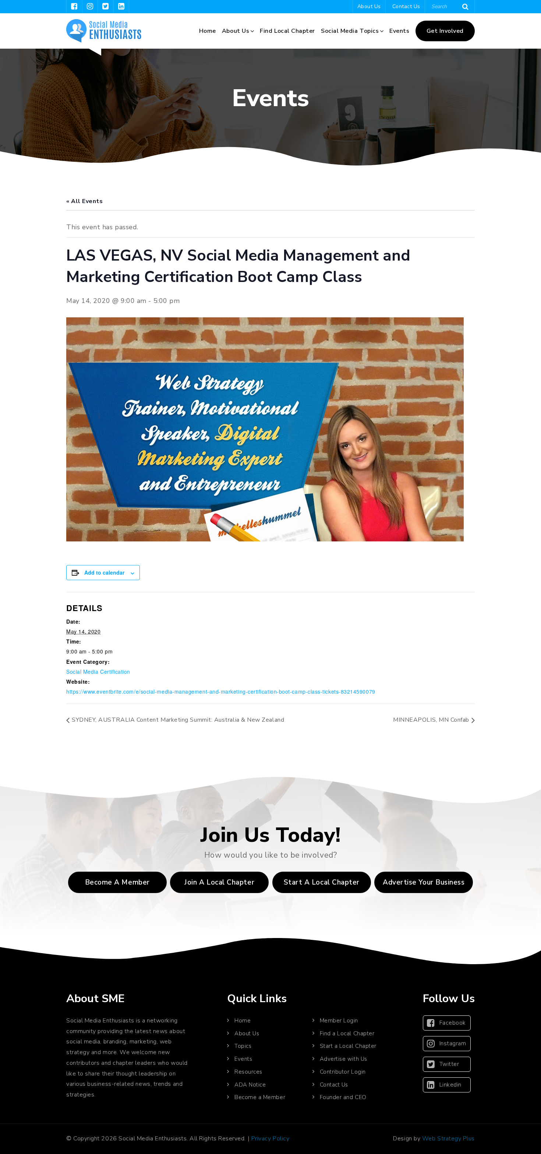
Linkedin (450, 1085)
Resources (248, 1071)
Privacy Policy (270, 1138)
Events (399, 31)
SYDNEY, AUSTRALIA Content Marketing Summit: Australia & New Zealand (178, 720)
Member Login (339, 1020)
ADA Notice (250, 1084)
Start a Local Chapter (348, 1046)
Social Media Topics (350, 31)
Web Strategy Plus (448, 1138)
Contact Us (406, 6)
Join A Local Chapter (219, 882)
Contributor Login (343, 1071)
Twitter (449, 1064)
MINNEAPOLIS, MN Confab (431, 720)
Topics (242, 1046)
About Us (369, 6)
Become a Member (117, 882)
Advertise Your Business (423, 882)
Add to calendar (104, 572)
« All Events (84, 201)
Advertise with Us (343, 1059)
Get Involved (445, 31)
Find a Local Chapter (347, 1033)
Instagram (452, 1043)
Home (207, 31)
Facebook (452, 1023)
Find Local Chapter (287, 31)
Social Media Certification (98, 671)
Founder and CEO (343, 1097)
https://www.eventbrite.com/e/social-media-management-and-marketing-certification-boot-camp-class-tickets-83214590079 (220, 691)
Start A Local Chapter (322, 882)
